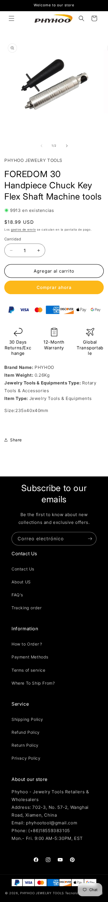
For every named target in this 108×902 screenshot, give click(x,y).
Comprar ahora (54, 287)
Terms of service (29, 670)
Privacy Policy (26, 758)
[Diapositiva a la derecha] (66, 145)
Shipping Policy (27, 719)
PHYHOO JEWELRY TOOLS (42, 893)
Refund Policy (26, 732)
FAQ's (17, 594)
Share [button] (16, 439)
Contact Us (23, 568)
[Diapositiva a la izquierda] (41, 145)
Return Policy (25, 745)
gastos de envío (23, 229)
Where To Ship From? (33, 683)
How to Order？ (27, 643)
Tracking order (26, 607)
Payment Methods (30, 656)
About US (21, 581)
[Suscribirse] (90, 538)
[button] (11, 18)
